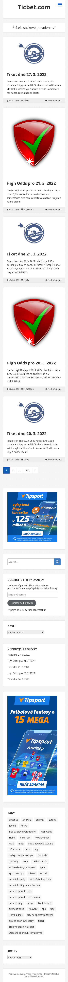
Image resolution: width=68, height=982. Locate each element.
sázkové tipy (15, 903)
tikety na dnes (16, 908)
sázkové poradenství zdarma (24, 897)
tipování (33, 908)
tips (44, 908)
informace (14, 849)
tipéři (41, 920)
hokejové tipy (42, 837)
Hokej (12, 837)
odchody (42, 855)
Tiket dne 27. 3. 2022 (27, 74)
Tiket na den (44, 903)
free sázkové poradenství (22, 831)
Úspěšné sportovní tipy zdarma (25, 932)
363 (28, 470)
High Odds (28, 209)
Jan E (27, 849)
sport (43, 867)
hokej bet (25, 837)
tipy (52, 908)
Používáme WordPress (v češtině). (25, 973)
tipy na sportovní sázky (21, 920)
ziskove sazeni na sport (21, 926)
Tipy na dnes (16, 914)
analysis (27, 819)
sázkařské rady (17, 879)
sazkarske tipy (40, 861)
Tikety (26, 100)
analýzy (40, 819)
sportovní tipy (16, 873)
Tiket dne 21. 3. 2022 (27, 254)
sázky (30, 903)
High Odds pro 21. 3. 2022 (31, 183)
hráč (11, 843)
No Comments (54, 100)
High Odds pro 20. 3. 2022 (31, 363)
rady (25, 861)
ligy (36, 849)
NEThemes (37, 976)
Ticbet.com (34, 7)
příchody (13, 861)
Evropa (52, 819)
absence (13, 819)
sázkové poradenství (20, 891)
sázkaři (44, 873)
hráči (21, 843)
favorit (12, 825)
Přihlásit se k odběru (22, 602)
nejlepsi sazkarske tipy (21, 855)
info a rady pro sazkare (40, 843)
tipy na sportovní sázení (40, 914)
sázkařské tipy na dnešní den (24, 885)
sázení (31, 873)
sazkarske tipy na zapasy (22, 867)
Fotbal (24, 825)
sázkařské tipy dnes (40, 879)
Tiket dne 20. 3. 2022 (27, 433)
